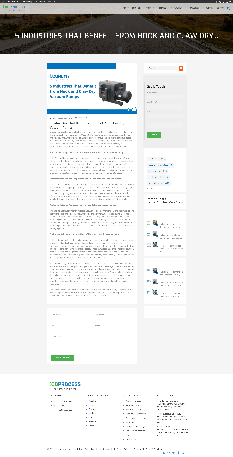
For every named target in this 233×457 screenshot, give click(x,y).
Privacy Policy (123, 449)
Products (150, 8)
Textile (129, 435)
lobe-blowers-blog (158, 177)
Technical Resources (62, 410)
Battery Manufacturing (136, 431)
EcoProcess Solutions (62, 118)
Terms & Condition (154, 449)
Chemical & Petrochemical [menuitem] (137, 414)
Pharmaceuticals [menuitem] (133, 401)
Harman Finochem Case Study (165, 202)
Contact (221, 8)
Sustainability (177, 8)
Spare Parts (58, 406)
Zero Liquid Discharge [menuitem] (135, 426)
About (126, 8)
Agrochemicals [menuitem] (132, 405)
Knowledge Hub (195, 8)
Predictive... (166, 221)
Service (162, 8)
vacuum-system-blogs (160, 165)
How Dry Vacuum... (169, 243)
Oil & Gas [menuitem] (130, 422)
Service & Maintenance (63, 401)
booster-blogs (156, 159)
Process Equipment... (171, 232)
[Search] (181, 68)
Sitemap (137, 449)
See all (150, 188)
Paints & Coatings (134, 409)
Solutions (136, 8)
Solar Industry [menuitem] (132, 439)
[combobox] (165, 68)
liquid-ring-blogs (157, 171)
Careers (209, 8)
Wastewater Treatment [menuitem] (136, 418)
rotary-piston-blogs (159, 183)
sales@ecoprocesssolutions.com (40, 2)
